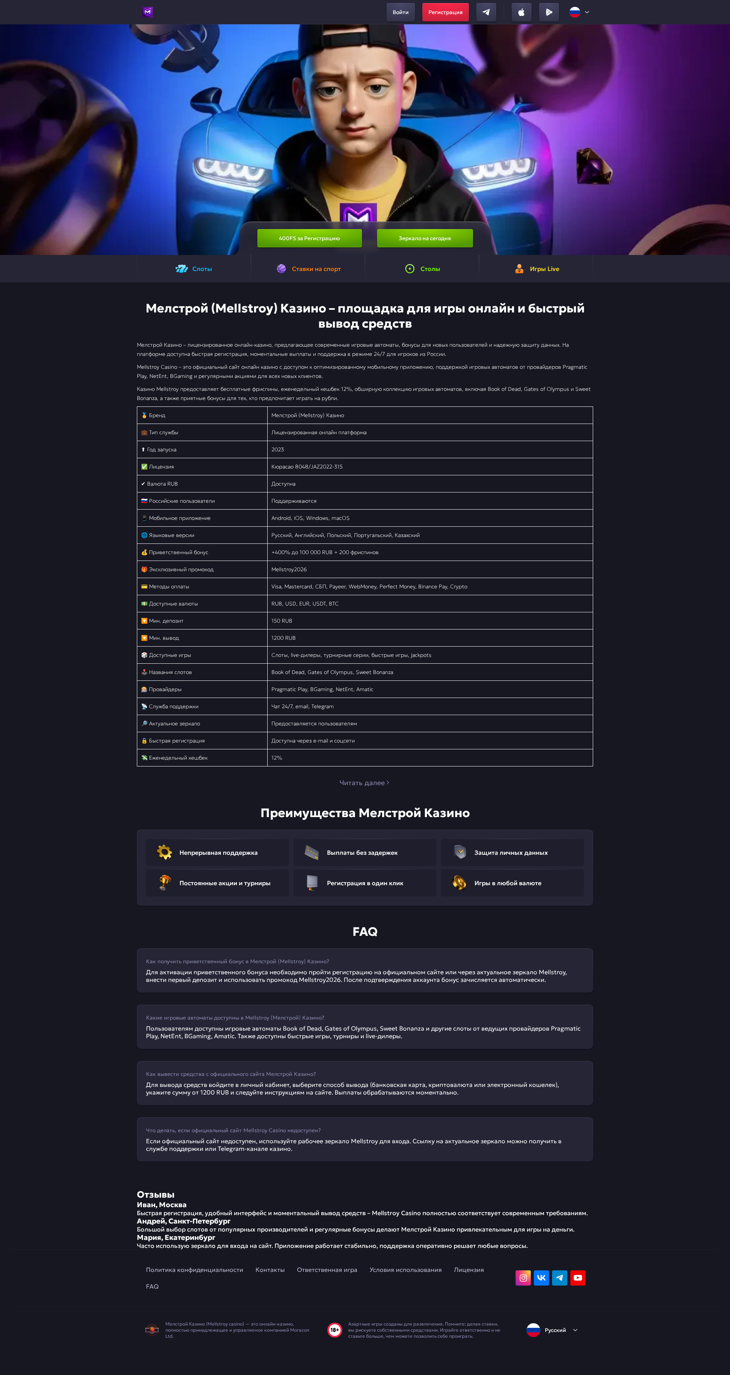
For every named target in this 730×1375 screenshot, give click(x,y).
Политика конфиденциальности (194, 1269)
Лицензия (469, 1269)
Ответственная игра (327, 1269)
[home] (147, 12)
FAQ (152, 1286)
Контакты (270, 1269)
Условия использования (406, 1269)
